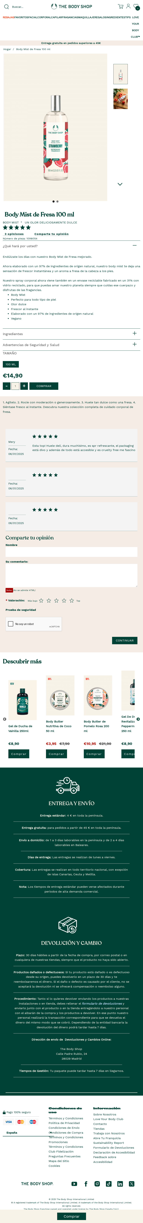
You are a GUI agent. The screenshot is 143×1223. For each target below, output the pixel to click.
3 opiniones (14, 234)
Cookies (54, 1166)
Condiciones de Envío (64, 1128)
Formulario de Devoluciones (113, 1147)
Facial (32, 17)
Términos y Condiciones (66, 1118)
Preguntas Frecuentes (64, 1156)
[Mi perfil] (128, 7)
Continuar (125, 640)
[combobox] (24, 7)
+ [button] (24, 386)
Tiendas (98, 1128)
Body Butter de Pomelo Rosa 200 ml (96, 726)
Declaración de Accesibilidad (114, 1152)
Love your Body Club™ (135, 27)
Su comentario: (17, 561)
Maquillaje (86, 17)
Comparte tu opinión (51, 234)
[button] (138, 719)
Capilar (56, 17)
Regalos (100, 17)
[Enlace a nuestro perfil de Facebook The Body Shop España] (86, 1183)
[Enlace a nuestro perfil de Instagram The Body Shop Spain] (97, 1183)
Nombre (11, 545)
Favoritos (21, 17)
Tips (128, 17)
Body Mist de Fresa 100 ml (33, 49)
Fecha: (13, 449)
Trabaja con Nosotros (109, 1133)
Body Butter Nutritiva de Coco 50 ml (59, 726)
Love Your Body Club (108, 1119)
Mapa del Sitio (59, 1161)
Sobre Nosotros (104, 1114)
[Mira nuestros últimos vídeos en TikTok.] (109, 1183)
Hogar (7, 49)
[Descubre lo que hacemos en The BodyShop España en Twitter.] (131, 1183)
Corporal (44, 17)
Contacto (100, 1124)
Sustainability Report (108, 1143)
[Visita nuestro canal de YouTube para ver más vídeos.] (74, 1183)
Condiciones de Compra (66, 1132)
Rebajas (8, 17)
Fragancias (70, 17)
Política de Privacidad (64, 1123)
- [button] (6, 386)
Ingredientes (115, 17)
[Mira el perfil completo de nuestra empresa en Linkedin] (120, 1183)
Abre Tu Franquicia (107, 1138)
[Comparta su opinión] (17, 227)
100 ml (11, 364)
